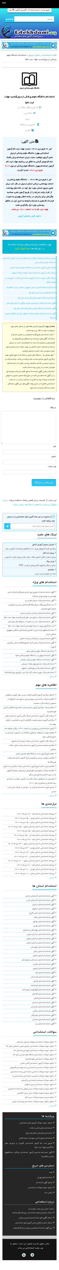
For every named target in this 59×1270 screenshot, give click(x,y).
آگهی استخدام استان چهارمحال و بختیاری (38, 930)
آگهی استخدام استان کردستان (42, 977)
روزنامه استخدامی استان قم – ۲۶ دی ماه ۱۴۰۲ (35, 814)
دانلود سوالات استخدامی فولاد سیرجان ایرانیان (35, 1042)
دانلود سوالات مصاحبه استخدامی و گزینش (37, 1080)
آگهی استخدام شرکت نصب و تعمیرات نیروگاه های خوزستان (31, 622)
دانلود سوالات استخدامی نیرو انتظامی (39, 1085)
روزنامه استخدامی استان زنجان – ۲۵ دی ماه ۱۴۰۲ (34, 822)
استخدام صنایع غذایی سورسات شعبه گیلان (35, 1138)
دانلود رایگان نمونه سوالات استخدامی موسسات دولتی (33, 1102)
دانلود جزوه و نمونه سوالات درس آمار (39, 1097)
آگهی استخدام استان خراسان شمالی (40, 943)
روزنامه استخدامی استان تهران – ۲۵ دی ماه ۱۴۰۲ (34, 818)
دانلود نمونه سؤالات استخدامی (40, 1188)
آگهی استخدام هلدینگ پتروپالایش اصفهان (37, 668)
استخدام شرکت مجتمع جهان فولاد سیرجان (37, 664)
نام (55, 446)
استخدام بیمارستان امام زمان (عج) (39, 1133)
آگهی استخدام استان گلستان (43, 994)
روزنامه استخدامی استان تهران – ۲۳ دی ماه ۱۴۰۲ (34, 848)
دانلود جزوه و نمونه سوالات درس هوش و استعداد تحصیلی (31, 1089)
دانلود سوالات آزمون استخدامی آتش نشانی (37, 1063)
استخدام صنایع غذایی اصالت (41, 1128)
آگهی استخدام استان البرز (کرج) (41, 913)
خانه (55, 55)
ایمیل (53, 456)
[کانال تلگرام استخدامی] (29, 46)
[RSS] (24, 1255)
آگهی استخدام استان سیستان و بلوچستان (38, 960)
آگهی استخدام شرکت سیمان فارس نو (39, 601)
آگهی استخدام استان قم (44, 973)
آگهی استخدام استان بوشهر (43, 922)
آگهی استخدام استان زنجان (43, 951)
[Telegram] (32, 1255)
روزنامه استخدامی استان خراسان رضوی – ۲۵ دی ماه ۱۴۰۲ (31, 827)
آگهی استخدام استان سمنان (43, 956)
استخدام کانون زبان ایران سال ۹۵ (42, 293)
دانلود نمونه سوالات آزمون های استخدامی (36, 1123)
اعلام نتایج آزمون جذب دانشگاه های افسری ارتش (35, 754)
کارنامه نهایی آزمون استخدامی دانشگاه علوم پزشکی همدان (33, 268)
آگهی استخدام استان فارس (43, 964)
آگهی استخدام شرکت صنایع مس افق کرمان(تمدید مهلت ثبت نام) (29, 617)
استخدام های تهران (44, 1177)
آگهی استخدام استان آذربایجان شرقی (39, 896)
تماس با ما (48, 1193)
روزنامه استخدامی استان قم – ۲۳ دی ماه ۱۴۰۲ (35, 839)
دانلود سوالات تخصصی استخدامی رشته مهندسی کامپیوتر (32, 1067)
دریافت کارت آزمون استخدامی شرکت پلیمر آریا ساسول (32, 741)
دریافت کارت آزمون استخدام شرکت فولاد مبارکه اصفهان (34, 273)
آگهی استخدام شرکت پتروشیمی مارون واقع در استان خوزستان (31, 303)
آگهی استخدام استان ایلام (44, 917)
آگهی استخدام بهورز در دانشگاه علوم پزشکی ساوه (34, 655)
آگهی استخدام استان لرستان (43, 1002)
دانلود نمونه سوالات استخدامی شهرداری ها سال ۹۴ (33, 1050)
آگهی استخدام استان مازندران (42, 1007)
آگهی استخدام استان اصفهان (43, 909)
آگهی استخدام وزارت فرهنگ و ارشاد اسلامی (37, 639)
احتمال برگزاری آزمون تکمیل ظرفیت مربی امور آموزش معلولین (29, 695)
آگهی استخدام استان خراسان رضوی (40, 939)
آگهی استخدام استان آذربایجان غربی (40, 900)
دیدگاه (53, 408)
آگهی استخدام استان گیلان (44, 998)
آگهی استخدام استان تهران (43, 926)
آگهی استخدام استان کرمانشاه (42, 985)
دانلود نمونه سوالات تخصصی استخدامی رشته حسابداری (32, 1072)
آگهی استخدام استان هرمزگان (42, 1015)
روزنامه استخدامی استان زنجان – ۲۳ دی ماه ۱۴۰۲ (34, 852)
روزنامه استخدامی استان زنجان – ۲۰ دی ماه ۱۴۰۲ (34, 874)
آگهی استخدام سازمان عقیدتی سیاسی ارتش (37, 613)
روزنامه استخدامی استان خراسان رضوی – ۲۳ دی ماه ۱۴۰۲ (31, 844)
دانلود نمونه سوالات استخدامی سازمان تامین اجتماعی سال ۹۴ (30, 1046)
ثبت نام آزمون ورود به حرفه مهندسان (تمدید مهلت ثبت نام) (31, 626)
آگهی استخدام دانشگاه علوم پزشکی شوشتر (37, 660)
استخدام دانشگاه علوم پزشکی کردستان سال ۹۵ (37, 298)
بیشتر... (51, 677)
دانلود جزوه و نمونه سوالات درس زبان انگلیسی (35, 1093)
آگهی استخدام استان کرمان (43, 981)
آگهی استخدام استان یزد (44, 1024)
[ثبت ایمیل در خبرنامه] (7, 526)
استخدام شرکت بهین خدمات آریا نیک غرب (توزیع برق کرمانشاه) (29, 672)
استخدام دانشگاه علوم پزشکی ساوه (40, 651)
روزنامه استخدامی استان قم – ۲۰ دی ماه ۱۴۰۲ (35, 865)
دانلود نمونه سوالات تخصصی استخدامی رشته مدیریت (33, 1076)
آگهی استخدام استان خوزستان (42, 947)
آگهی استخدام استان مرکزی (43, 1011)
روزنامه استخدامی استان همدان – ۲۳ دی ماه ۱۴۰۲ (34, 856)
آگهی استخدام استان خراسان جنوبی (40, 934)
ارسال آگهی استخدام (44, 1183)
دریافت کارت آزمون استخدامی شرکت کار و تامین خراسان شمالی (29, 716)
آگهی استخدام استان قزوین (43, 968)
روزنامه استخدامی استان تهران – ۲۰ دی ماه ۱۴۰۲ (34, 869)
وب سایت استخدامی (34, 1248)
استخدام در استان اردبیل (39, 55)
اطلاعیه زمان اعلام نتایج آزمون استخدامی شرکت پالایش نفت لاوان (28, 766)
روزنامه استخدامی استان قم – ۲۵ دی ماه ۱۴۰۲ (35, 831)
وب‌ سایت (52, 466)
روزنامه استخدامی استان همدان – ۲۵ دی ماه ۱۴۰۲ (34, 835)
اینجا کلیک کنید (22, 248)
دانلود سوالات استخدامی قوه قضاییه (39, 1059)
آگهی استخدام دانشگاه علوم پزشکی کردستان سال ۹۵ (34, 308)
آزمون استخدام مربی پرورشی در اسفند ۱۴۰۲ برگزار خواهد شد (29, 728)
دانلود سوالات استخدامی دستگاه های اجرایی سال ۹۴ (33, 1055)
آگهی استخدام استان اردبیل (43, 904)
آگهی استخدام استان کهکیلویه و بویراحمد (38, 990)
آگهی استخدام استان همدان (43, 1019)
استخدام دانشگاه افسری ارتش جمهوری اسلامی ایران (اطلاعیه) (31, 287)
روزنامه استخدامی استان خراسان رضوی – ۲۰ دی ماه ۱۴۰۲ (31, 861)
